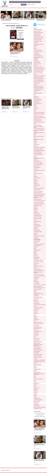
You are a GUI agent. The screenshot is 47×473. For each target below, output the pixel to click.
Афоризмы (35, 96)
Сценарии (35, 390)
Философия (36, 251)
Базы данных (36, 263)
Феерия (35, 123)
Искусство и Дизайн (37, 289)
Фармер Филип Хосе (20, 35)
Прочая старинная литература (39, 200)
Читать (20, 39)
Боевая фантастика (20, 37)
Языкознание (36, 258)
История (35, 222)
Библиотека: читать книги (39, 416)
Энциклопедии (36, 283)
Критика (35, 290)
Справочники (36, 281)
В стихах (35, 179)
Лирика (35, 182)
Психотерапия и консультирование (37, 239)
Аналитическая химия (38, 260)
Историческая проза (37, 99)
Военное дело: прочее (38, 408)
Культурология (36, 224)
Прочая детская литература (39, 170)
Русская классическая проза (39, 112)
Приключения (36, 144)
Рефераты (35, 242)
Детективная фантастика (38, 36)
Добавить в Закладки (31, 4)
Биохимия (35, 209)
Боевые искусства (37, 405)
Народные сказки (37, 398)
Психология (36, 237)
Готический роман (37, 35)
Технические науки (37, 245)
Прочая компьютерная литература (38, 272)
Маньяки (35, 84)
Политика (35, 234)
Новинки (34, 1)
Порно (35, 134)
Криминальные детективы (39, 81)
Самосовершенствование (38, 307)
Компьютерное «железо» (38, 266)
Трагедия (35, 392)
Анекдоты (35, 316)
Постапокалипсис (37, 54)
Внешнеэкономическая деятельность (38, 345)
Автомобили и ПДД (37, 369)
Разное (35, 366)
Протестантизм (36, 303)
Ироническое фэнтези (38, 39)
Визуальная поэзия (37, 177)
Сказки (35, 171)
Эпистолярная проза (37, 120)
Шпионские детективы (38, 93)
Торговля (35, 358)
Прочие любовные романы (38, 136)
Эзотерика (35, 310)
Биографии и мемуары (38, 286)
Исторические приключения (39, 147)
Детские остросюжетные (38, 163)
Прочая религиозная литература (40, 304)
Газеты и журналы (37, 372)
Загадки (35, 396)
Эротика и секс (36, 340)
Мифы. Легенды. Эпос (37, 199)
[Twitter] (21, 27)
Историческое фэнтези (38, 41)
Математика (36, 227)
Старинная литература (38, 191)
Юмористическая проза (38, 322)
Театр (35, 380)
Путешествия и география (38, 154)
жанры (16, 1)
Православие (36, 301)
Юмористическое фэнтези (38, 69)
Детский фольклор (37, 167)
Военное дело (36, 402)
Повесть (35, 106)
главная (12, 1)
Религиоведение (37, 241)
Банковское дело (37, 343)
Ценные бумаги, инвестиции (39, 361)
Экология (35, 255)
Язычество (36, 312)
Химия (35, 252)
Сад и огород (36, 334)
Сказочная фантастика (38, 55)
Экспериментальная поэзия (39, 188)
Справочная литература (38, 274)
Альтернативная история (38, 71)
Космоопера (36, 45)
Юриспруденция (37, 257)
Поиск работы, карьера (38, 357)
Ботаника (35, 211)
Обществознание (37, 230)
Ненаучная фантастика (38, 51)
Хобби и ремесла (37, 338)
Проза (35, 94)
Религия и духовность (38, 297)
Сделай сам (36, 335)
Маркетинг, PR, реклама (38, 354)
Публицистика (36, 295)
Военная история (37, 214)
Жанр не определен (38, 364)
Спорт (35, 337)
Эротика (35, 141)
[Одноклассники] (19, 27)
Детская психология (37, 218)
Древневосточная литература (39, 194)
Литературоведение (37, 225)
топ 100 (24, 1)
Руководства (36, 278)
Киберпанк (36, 42)
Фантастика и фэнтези (38, 29)
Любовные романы (37, 125)
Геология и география (38, 215)
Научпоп (35, 292)
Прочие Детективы (37, 90)
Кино (35, 376)
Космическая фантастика (38, 44)
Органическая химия (38, 231)
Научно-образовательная (39, 202)
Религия (35, 306)
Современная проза (37, 119)
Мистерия (35, 389)
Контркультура (36, 102)
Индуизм (35, 300)
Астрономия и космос (38, 205)
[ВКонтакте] (16, 27)
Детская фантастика (37, 161)
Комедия (35, 318)
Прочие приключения (38, 153)
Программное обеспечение (39, 270)
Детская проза (36, 160)
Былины (35, 395)
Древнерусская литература (39, 195)
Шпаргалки (36, 254)
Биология (35, 206)
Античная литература (38, 192)
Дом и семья (36, 325)
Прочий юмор (36, 319)
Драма (35, 386)
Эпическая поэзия (37, 189)
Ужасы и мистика (37, 62)
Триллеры (35, 91)
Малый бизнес (36, 352)
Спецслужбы (36, 404)
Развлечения (36, 332)
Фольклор (35, 393)
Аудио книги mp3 (39, 414)
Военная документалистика (39, 287)
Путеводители (36, 277)
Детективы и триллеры (38, 72)
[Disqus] (16, 86)
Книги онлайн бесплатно (39, 413)
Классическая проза (37, 100)
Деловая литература (38, 341)
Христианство (36, 309)
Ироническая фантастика (38, 38)
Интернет (35, 264)
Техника (35, 367)
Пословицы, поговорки (38, 399)
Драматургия (36, 180)
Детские (35, 156)
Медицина (36, 228)
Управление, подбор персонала (39, 360)
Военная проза (36, 97)
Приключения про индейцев (39, 150)
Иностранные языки (37, 221)
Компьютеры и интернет (39, 261)
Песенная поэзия (37, 185)
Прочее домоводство (37, 331)
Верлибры (35, 176)
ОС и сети (35, 267)
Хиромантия (36, 313)
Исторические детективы (38, 78)
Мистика (35, 48)
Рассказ (35, 109)
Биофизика (36, 208)
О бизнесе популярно (37, 355)
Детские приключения (38, 164)
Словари (35, 280)
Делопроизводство (37, 348)
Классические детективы (38, 80)
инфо (39, 1)
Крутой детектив (37, 83)
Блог (21, 1)
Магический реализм (38, 103)
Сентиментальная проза (38, 116)
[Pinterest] (20, 27)
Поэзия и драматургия (38, 173)
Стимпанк (36, 59)
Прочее (35, 370)
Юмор (35, 315)
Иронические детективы (38, 77)
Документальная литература (40, 284)
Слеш (35, 137)
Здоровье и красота (37, 328)
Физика (35, 248)
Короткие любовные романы (39, 128)
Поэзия (35, 186)
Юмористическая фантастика (39, 68)
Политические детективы (38, 87)
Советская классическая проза (39, 117)
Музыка (35, 377)
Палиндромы (36, 183)
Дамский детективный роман (39, 75)
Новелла (35, 105)
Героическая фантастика (38, 32)
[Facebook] (17, 27)
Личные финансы (37, 351)
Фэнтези (35, 65)
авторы (29, 1)
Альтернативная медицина (39, 203)
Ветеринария (36, 212)
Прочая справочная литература (39, 275)
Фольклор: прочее (37, 401)
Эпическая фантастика (38, 66)
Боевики (35, 74)
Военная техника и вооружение (39, 407)
